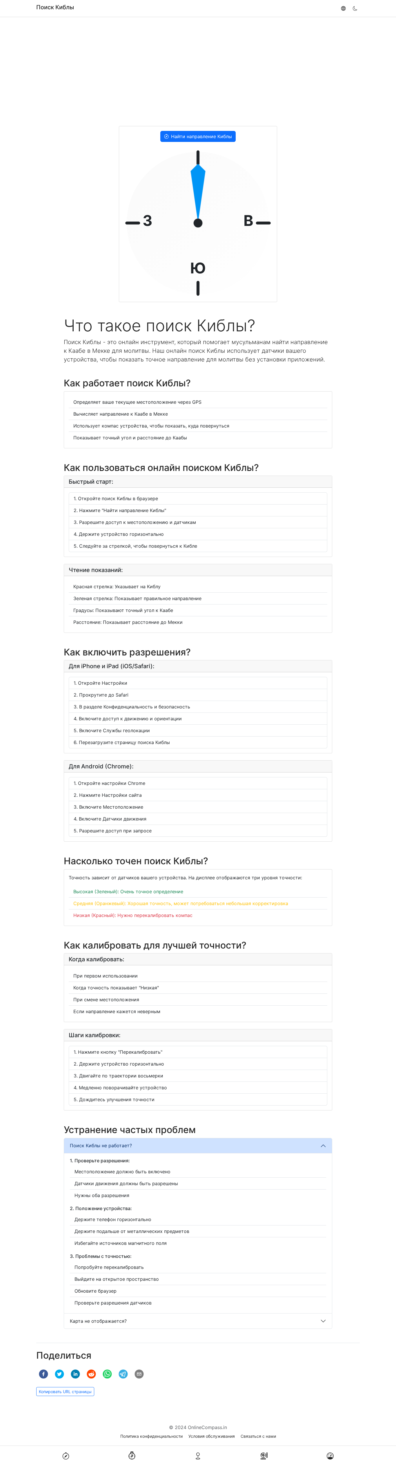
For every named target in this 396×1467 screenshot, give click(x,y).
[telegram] (123, 1374)
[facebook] (43, 1374)
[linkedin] (75, 1374)
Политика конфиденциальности (151, 1436)
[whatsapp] (107, 1374)
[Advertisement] (198, 71)
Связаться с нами (258, 1436)
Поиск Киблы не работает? (101, 1145)
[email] (139, 1374)
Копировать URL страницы (65, 1391)
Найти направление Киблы (201, 136)
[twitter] (59, 1374)
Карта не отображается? (98, 1321)
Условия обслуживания (211, 1436)
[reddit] (91, 1374)
